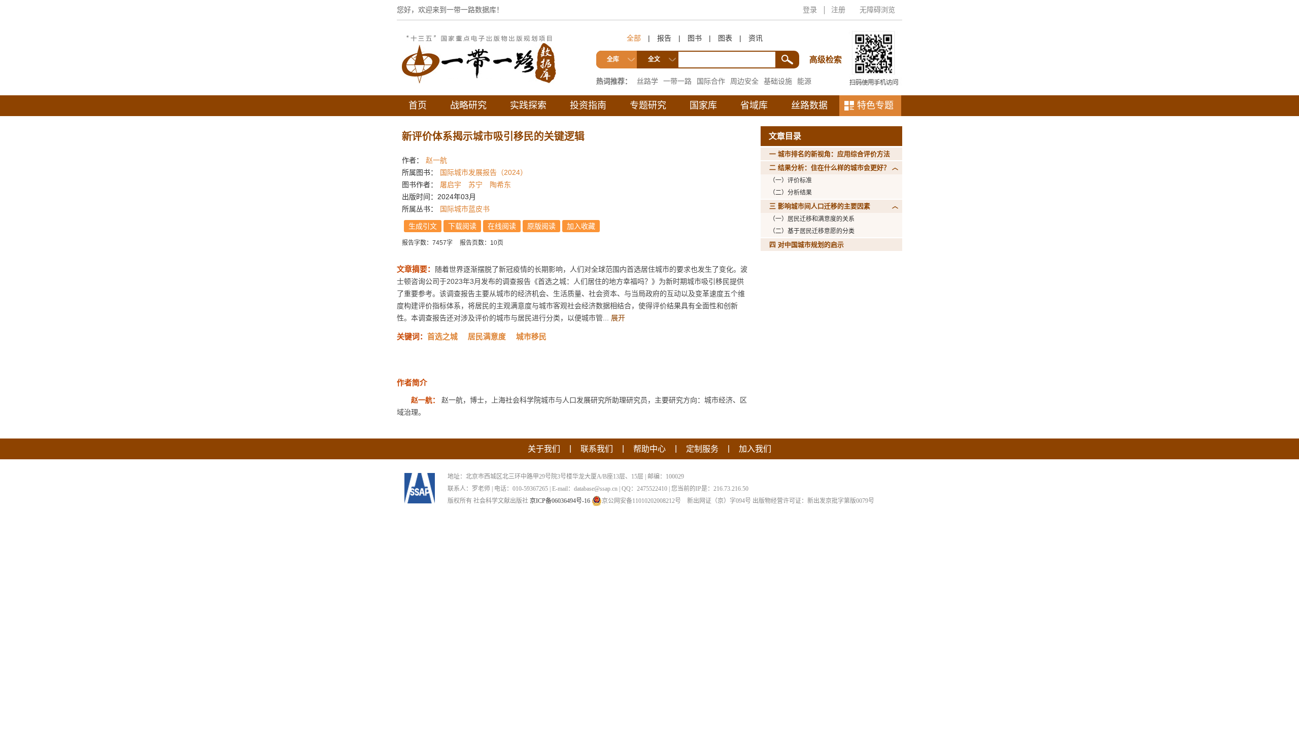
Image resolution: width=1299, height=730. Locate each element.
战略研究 (468, 105)
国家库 (703, 105)
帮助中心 (649, 449)
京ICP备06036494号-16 (560, 500)
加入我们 (755, 449)
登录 (810, 10)
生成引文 (422, 226)
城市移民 (531, 336)
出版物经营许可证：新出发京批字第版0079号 (813, 500)
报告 (664, 38)
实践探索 (528, 105)
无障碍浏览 (877, 10)
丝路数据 (809, 105)
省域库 (754, 105)
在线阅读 (502, 226)
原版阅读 (541, 226)
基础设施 (778, 81)
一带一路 (677, 81)
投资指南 (588, 105)
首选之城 (442, 336)
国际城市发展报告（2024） (483, 172)
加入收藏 (581, 226)
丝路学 (647, 81)
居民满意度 (487, 336)
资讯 (755, 38)
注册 (838, 10)
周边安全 (744, 81)
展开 (618, 318)
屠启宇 (450, 184)
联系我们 (596, 449)
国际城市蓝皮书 (465, 209)
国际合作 (711, 81)
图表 (725, 38)
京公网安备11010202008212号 (641, 500)
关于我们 (544, 449)
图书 (695, 38)
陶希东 (500, 184)
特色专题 (875, 105)
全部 (634, 38)
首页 (417, 105)
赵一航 (436, 160)
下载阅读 (462, 226)
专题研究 (648, 105)
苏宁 (475, 184)
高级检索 (827, 41)
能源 (804, 81)
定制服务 (702, 449)
